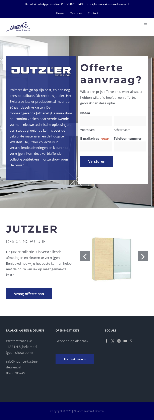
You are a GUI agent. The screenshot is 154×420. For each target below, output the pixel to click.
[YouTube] (125, 341)
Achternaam (122, 130)
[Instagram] (119, 341)
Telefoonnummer (128, 138)
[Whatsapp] (131, 341)
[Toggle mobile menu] (146, 25)
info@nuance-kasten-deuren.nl (108, 4)
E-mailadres (94, 138)
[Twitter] (112, 341)
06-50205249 (73, 4)
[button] (85, 256)
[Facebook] (106, 341)
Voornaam (87, 130)
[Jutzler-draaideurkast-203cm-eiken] (114, 256)
